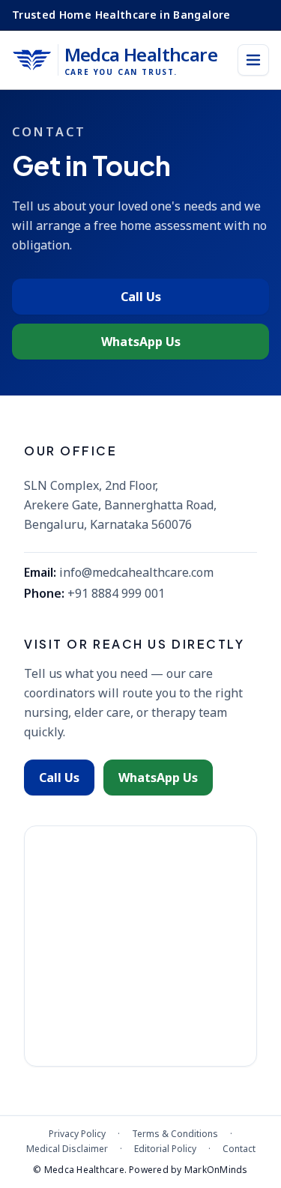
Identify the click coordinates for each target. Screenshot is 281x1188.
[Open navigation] (253, 60)
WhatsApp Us (141, 341)
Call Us (141, 296)
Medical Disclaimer (67, 1149)
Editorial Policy (165, 1149)
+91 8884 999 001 (116, 593)
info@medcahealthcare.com (136, 572)
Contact (239, 1149)
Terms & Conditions (175, 1134)
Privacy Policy (77, 1134)
